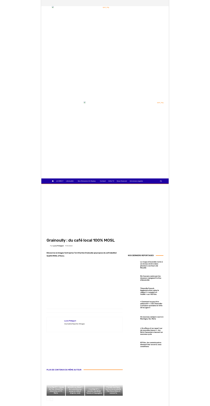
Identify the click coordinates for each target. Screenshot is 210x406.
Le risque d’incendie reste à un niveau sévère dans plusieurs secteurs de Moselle (151, 265)
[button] (160, 181)
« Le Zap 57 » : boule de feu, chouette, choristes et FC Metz (56, 390)
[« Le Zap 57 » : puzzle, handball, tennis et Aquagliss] (94, 384)
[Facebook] (147, 3)
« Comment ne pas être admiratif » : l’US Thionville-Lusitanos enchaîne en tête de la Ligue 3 (151, 305)
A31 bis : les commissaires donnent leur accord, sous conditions (150, 344)
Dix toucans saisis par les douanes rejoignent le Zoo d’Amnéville (150, 278)
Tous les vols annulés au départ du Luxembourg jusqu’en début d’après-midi (75, 389)
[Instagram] (150, 3)
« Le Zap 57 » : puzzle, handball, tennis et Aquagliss (94, 391)
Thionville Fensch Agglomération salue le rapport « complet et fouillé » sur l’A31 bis (149, 291)
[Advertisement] (85, 352)
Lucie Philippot (58, 246)
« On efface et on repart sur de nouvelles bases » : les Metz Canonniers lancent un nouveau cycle (151, 331)
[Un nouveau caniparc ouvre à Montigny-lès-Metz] (133, 317)
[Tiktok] (158, 3)
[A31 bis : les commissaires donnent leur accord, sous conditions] (133, 344)
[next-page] (51, 399)
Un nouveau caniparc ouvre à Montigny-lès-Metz (151, 318)
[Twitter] (154, 3)
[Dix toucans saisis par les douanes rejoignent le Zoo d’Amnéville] (133, 277)
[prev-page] (48, 399)
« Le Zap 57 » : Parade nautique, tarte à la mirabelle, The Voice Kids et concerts (113, 389)
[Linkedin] (161, 3)
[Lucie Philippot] (48, 245)
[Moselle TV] (62, 106)
